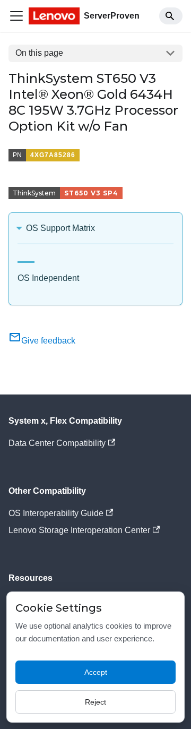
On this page (39, 52)
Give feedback (48, 340)
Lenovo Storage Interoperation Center (79, 530)
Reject (95, 702)
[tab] (26, 258)
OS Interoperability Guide (55, 513)
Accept (95, 672)
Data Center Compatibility (57, 443)
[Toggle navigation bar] (16, 16)
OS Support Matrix (60, 228)
